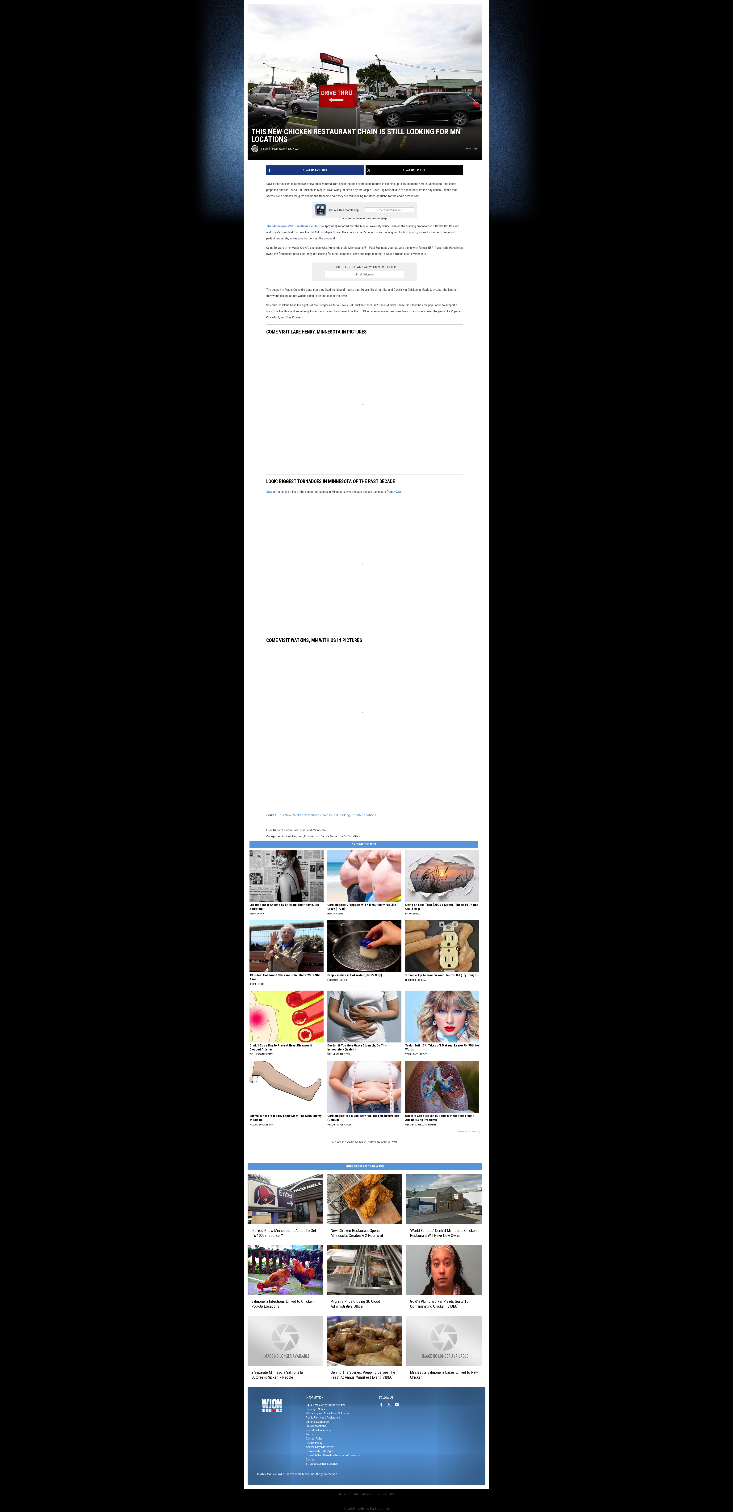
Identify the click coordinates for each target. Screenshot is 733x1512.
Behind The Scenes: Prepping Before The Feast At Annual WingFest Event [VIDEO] (363, 1375)
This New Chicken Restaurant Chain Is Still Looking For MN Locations (327, 815)
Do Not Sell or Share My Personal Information (333, 1455)
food (309, 830)
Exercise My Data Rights (320, 1451)
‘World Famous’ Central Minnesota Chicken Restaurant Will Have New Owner (443, 1233)
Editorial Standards (317, 1421)
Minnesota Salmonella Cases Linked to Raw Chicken (444, 1375)
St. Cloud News (353, 836)
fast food (299, 830)
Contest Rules (314, 1438)
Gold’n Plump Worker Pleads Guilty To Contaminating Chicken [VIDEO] (439, 1304)
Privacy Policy (314, 1442)
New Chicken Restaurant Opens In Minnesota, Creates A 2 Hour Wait (357, 1233)
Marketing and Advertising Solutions (327, 1413)
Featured (297, 836)
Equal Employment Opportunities (326, 1404)
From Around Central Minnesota (323, 836)
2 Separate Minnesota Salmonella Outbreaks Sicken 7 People (277, 1375)
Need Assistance (330, 1417)
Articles (286, 836)
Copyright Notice (316, 1409)
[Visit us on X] (390, 1404)
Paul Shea (265, 148)
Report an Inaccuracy (318, 1430)
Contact (310, 1459)
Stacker (271, 492)
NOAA (397, 492)
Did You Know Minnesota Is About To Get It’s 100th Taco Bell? (283, 1233)
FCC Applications (316, 1425)
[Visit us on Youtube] (398, 1404)
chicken (287, 830)
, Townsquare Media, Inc (299, 1474)
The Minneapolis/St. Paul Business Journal (295, 226)
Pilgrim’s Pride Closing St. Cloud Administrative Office (355, 1304)
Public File (312, 1417)
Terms (310, 1434)
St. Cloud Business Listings (322, 1463)
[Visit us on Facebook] (383, 1404)
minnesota (319, 830)
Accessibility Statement (320, 1446)
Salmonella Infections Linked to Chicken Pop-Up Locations (282, 1304)
